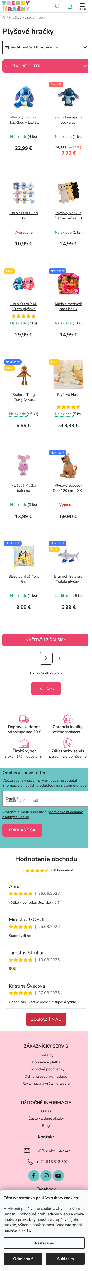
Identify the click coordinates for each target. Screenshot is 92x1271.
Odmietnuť (23, 1259)
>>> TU (25, 1230)
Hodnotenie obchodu (46, 859)
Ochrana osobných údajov (46, 1076)
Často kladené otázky (46, 1118)
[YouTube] (58, 1175)
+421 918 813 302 (52, 1161)
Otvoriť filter (26, 66)
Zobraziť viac (46, 1019)
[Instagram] (46, 1175)
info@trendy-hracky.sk (52, 1150)
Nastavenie (44, 1243)
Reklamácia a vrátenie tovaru (46, 1083)
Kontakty (46, 1055)
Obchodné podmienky (46, 1069)
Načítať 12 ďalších (46, 640)
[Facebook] (33, 1175)
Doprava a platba (46, 1062)
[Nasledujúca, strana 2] (46, 658)
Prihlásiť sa (22, 830)
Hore (49, 688)
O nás (46, 1111)
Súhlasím (65, 1259)
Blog (46, 1125)
